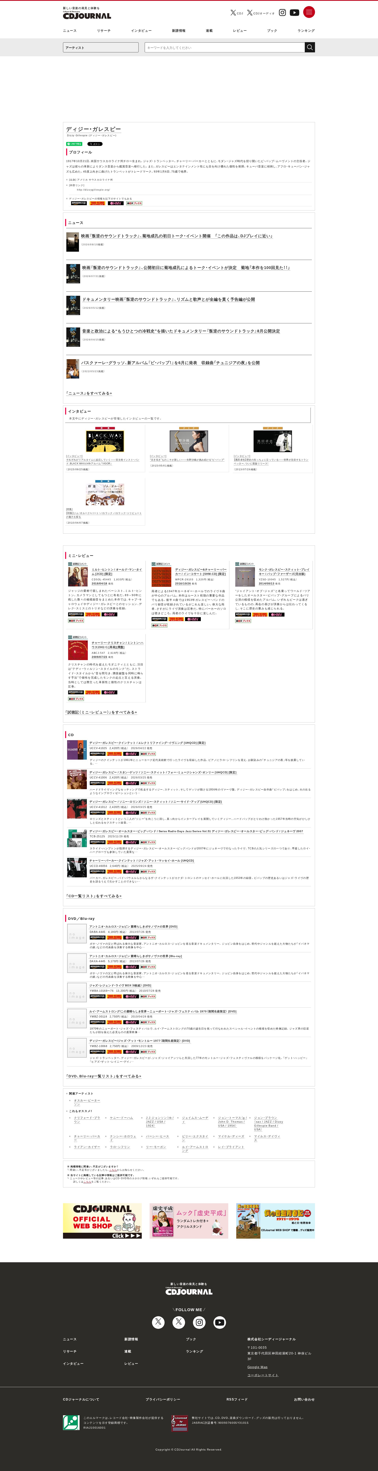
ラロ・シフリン (120, 1147)
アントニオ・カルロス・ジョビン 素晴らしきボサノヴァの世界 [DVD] (133, 926)
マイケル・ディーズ (231, 1136)
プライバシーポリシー (163, 1399)
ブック (272, 30)
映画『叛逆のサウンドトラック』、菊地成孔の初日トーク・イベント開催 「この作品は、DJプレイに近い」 (177, 235)
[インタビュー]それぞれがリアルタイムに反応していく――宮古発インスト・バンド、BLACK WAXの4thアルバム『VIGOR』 (102, 459)
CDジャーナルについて (81, 1399)
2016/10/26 (183, 583)
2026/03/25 (138, 777)
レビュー (240, 30)
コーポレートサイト (263, 1375)
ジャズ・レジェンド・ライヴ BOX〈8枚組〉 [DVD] (120, 985)
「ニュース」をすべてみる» (89, 393)
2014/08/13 (266, 583)
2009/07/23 (99, 657)
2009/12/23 (138, 1046)
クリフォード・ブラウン (87, 1119)
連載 (209, 30)
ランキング (306, 30)
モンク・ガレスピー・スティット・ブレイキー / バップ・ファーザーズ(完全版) (284, 571)
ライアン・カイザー (87, 1147)
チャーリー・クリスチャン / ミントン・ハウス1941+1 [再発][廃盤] (118, 645)
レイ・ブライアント (231, 1147)
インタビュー (141, 30)
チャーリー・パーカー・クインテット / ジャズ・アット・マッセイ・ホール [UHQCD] (141, 860)
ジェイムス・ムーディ (195, 1119)
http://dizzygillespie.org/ (93, 189)
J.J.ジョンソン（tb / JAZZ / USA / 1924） (160, 1121)
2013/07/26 (137, 932)
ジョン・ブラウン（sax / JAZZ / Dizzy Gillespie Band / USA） (268, 1123)
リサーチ (104, 30)
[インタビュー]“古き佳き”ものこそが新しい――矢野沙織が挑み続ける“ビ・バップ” (187, 457)
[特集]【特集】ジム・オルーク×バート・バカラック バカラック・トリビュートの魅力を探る (104, 512)
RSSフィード (237, 1399)
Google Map (257, 1366)
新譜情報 (179, 30)
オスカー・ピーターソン (87, 1102)
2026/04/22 (138, 748)
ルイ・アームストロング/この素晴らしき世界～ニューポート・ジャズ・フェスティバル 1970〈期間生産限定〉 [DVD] (162, 1011)
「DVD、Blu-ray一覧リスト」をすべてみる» (104, 1076)
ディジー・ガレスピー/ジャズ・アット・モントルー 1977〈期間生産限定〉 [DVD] (139, 1040)
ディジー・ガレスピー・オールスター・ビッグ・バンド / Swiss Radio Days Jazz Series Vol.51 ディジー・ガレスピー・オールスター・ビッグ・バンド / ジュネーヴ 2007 (196, 831)
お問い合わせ (304, 1399)
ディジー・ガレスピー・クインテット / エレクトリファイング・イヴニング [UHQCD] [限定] (147, 743)
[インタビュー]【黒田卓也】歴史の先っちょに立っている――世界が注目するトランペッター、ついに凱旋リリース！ (271, 459)
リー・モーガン (156, 1147)
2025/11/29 (115, 836)
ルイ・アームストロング (195, 1149)
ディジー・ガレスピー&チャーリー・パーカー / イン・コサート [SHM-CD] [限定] (201, 571)
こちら (113, 1169)
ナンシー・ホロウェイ (123, 1138)
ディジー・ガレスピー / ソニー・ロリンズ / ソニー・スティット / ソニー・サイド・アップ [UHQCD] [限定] (155, 801)
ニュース (70, 30)
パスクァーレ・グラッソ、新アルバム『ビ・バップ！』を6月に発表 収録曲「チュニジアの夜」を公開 (170, 362)
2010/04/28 (138, 1016)
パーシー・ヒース (157, 1136)
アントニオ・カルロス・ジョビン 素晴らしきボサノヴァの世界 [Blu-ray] (135, 956)
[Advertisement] (189, 91)
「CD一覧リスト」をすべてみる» (94, 895)
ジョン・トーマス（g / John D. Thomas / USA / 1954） (232, 1121)
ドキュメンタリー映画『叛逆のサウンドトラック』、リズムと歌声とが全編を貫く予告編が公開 (168, 299)
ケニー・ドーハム (121, 1117)
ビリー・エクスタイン (195, 1138)
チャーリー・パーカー (87, 1138)
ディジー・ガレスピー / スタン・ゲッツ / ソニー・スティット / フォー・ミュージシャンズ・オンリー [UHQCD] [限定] (163, 772)
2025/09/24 (138, 866)
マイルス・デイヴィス (267, 1138)
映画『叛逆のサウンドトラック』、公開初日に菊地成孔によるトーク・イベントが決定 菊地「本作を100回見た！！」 (186, 267)
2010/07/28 (146, 990)
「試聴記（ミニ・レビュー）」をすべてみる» (101, 712)
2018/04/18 (99, 583)
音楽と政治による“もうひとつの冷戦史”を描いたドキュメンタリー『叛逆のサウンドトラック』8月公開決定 (181, 331)
